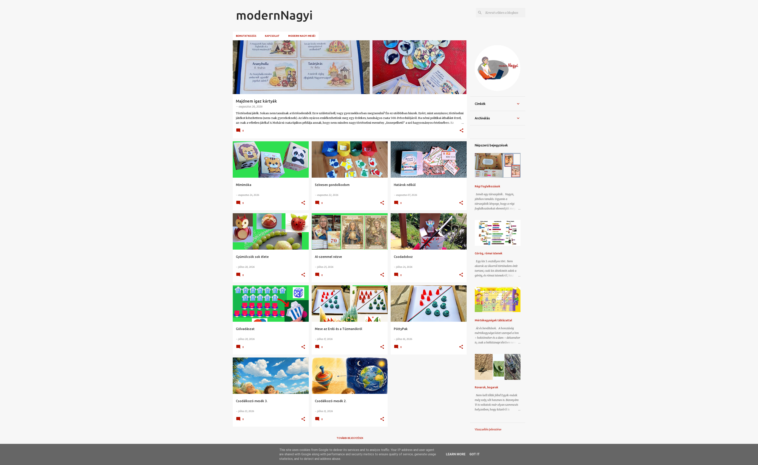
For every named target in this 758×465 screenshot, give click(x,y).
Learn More (455, 454)
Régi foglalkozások (487, 186)
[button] (461, 130)
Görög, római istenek (488, 253)
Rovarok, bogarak (486, 387)
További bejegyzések (350, 438)
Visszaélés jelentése (488, 429)
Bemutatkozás (246, 36)
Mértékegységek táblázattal (493, 320)
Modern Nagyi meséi (301, 36)
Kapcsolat (272, 36)
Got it (474, 454)
